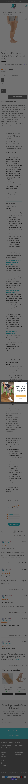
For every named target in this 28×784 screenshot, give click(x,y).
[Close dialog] (26, 382)
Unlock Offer (21, 396)
